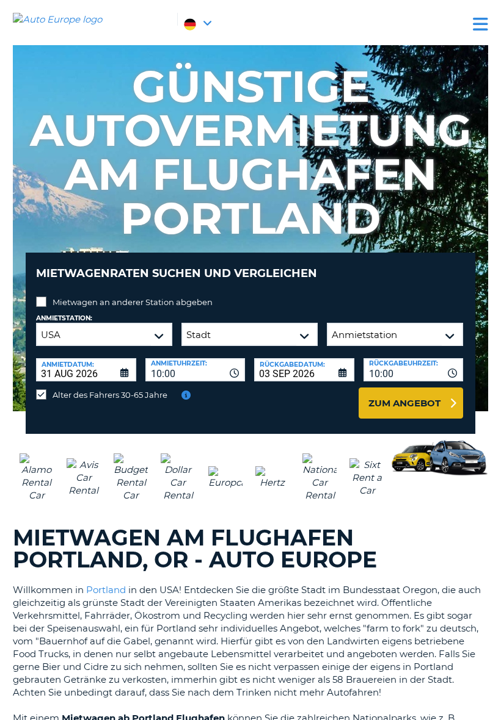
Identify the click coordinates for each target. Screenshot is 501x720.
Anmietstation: (64, 318)
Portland (106, 590)
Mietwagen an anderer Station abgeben (133, 302)
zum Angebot (404, 403)
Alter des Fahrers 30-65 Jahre (110, 395)
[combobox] (195, 369)
